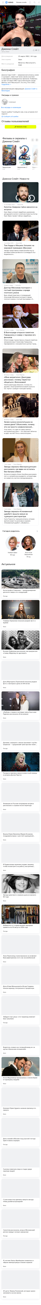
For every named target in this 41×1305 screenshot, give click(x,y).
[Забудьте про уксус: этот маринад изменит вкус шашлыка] (20, 1010)
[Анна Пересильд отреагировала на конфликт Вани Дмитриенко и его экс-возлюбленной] (20, 949)
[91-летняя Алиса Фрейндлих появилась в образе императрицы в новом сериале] (20, 1254)
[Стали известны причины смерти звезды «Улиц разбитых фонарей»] (20, 1193)
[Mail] (6, 2)
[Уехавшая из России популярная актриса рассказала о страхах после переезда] (20, 797)
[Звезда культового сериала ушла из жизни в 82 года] (20, 888)
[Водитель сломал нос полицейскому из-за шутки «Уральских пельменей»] (20, 1041)
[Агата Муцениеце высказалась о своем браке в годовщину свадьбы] (20, 1071)
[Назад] (32, 140)
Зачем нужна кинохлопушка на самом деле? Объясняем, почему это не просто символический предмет (19, 424)
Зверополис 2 (22, 167)
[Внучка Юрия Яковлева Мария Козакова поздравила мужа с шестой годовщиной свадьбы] (20, 827)
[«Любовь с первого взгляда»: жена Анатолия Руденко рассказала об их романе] (20, 705)
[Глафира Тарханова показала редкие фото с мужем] (20, 614)
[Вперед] (37, 140)
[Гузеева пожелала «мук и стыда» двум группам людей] (20, 1162)
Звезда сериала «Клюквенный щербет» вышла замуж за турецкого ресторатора (18, 514)
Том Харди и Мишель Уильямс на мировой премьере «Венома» (19, 246)
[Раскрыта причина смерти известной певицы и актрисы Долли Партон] (20, 766)
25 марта (21, 56)
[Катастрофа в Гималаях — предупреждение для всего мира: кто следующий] (20, 584)
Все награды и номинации (11, 107)
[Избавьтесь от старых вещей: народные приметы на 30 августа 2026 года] (20, 919)
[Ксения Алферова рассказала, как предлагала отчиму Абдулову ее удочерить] (20, 645)
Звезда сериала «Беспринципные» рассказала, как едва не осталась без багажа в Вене (20, 469)
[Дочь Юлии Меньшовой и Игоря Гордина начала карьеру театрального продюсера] (20, 980)
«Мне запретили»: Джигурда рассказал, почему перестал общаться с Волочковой (17, 379)
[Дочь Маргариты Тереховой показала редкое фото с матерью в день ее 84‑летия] (20, 675)
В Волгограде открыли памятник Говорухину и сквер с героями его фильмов (20, 335)
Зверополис (6, 167)
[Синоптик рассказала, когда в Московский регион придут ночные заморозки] (20, 1223)
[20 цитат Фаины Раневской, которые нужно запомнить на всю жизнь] (20, 1284)
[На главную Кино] (10, 2)
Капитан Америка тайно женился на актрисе (20, 208)
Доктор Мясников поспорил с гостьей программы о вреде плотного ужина (18, 290)
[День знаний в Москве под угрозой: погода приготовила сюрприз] (20, 1132)
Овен (20, 59)
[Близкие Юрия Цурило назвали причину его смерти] (20, 1101)
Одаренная (36, 167)
